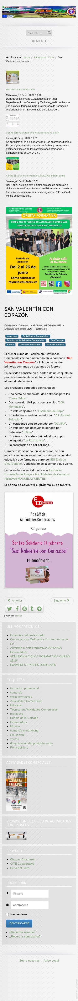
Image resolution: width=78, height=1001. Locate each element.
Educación (17, 734)
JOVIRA (60, 423)
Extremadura (18, 722)
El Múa (27, 432)
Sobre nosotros (29, 960)
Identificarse (19, 923)
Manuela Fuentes (55, 344)
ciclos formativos (21, 696)
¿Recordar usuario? (22, 932)
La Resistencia (34, 440)
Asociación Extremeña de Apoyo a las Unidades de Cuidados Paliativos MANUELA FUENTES (37, 474)
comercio (12, 336)
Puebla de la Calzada (24, 717)
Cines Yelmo (18, 398)
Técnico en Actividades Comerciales (26, 340)
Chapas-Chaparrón (23, 859)
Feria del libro (19, 747)
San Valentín (57, 340)
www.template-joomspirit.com (77, 989)
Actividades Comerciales (35, 336)
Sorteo (10, 344)
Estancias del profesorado (20, 89)
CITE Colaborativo (22, 863)
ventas (14, 739)
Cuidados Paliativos (30, 344)
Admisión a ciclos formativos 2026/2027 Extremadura (35, 175)
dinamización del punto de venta (31, 743)
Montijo (15, 726)
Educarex (16, 705)
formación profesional (24, 688)
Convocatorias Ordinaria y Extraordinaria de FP (32, 132)
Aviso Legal (51, 960)
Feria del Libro (19, 868)
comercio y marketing (24, 730)
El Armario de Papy (50, 411)
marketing (16, 713)
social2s (18, 616)
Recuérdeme (18, 914)
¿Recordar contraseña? (25, 936)
